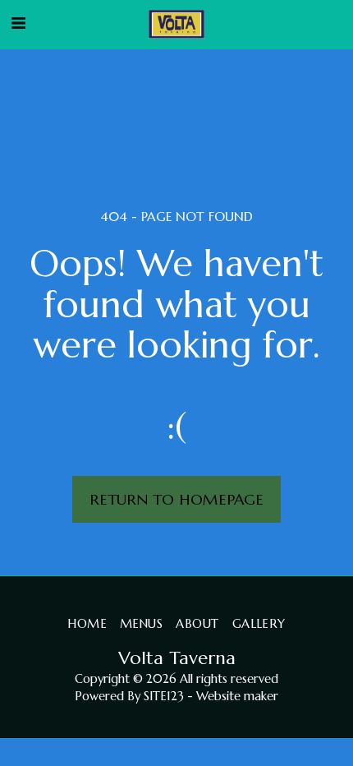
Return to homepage (176, 499)
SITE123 (164, 696)
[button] (18, 23)
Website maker (237, 696)
